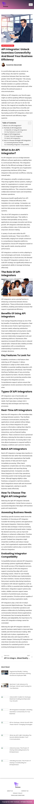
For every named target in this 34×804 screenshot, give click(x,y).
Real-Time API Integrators (14, 136)
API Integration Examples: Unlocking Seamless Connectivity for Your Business (21, 712)
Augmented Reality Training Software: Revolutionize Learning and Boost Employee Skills (20, 673)
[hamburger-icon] (31, 4)
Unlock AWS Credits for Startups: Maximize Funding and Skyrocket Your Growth (20, 699)
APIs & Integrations (7, 45)
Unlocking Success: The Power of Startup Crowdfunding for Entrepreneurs (20, 763)
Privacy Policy (17, 793)
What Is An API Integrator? (12, 125)
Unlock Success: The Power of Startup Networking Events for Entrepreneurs (19, 750)
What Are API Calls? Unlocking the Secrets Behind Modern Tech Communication (20, 737)
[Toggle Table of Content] (29, 123)
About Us (10, 791)
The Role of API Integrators (13, 128)
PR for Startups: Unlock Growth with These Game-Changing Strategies (21, 723)
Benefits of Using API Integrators (16, 130)
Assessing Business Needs (14, 142)
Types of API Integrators (12, 134)
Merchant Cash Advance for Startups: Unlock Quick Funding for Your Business (20, 686)
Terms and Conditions (17, 795)
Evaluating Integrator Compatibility (18, 144)
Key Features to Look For (14, 132)
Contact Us (24, 791)
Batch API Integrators (13, 138)
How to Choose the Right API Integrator (17, 140)
